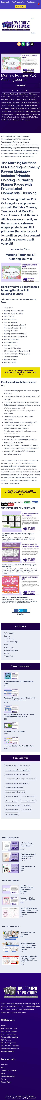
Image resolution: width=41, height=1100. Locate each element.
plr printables (27, 809)
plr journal (27, 805)
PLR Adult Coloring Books (29, 105)
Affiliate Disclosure (11, 650)
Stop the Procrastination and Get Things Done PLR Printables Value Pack (19, 715)
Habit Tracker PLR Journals (25, 97)
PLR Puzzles (24, 539)
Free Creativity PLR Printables (27, 933)
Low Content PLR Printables (25, 1096)
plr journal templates (12, 809)
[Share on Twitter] (18, 90)
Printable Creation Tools (10, 1049)
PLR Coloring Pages (17, 108)
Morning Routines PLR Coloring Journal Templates (20, 779)
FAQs (3, 1073)
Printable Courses (7, 1051)
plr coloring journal (28, 796)
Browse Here (20, 6)
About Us (4, 1065)
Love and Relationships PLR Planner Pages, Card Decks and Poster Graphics (28, 959)
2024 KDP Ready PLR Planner (14, 731)
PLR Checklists (5, 108)
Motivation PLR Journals (19, 102)
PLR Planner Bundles (9, 1031)
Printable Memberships (9, 1037)
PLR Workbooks (35, 114)
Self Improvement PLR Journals (20, 120)
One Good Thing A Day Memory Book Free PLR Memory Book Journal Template (29, 911)
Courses (7, 636)
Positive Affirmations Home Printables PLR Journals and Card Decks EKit (19, 699)
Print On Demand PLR (24, 117)
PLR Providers (9, 633)
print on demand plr (12, 814)
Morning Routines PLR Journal (14, 787)
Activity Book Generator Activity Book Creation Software (27, 888)
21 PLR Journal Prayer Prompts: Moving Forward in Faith (28, 856)
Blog (2, 1068)
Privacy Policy (9, 656)
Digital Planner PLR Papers (27, 94)
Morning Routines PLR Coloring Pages (17, 783)
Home (3, 1026)
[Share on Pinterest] (23, 90)
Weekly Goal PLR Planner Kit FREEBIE (27, 899)
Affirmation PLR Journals (10, 94)
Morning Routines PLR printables (15, 792)
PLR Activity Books (14, 105)
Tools (6, 645)
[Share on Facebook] (13, 90)
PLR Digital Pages (30, 108)
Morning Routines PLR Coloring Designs (17, 770)
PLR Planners (6, 1040)
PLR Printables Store (9, 1028)
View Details (20, 519)
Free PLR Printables (8, 1034)
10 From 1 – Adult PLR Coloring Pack (15, 597)
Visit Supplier (20, 85)
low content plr (25, 765)
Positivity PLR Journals (9, 117)
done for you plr (11, 765)
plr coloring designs (12, 796)
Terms (6, 653)
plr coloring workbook (12, 805)
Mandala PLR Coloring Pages (10, 569)
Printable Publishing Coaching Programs (18, 602)
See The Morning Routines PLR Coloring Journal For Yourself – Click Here (20, 372)
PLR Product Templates (21, 114)
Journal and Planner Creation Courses (13, 599)
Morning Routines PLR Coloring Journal (17, 774)
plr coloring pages (11, 801)
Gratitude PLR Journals (8, 97)
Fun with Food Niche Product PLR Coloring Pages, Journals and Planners (28, 946)
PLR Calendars (9, 639)
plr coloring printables (28, 801)
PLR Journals (17, 111)
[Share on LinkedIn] (27, 90)
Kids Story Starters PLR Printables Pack (18, 746)
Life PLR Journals (22, 100)
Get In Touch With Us (9, 1070)
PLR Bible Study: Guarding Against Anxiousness (26, 845)
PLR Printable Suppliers (10, 1046)
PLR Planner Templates (29, 111)
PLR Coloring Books (8, 1043)
